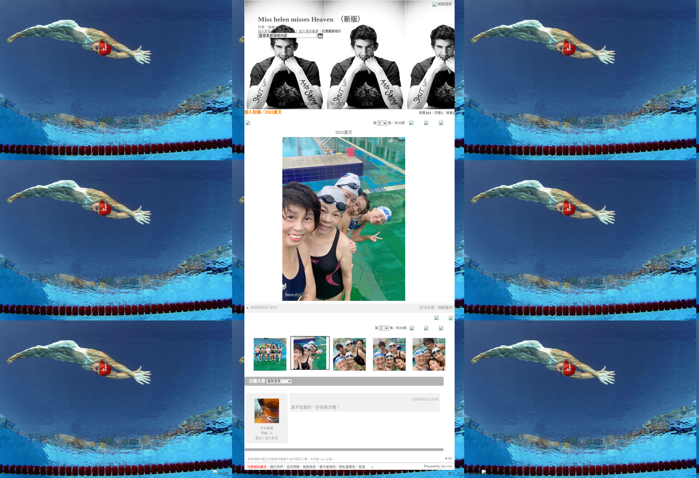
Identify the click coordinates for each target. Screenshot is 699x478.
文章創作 (307, 104)
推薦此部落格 (285, 31)
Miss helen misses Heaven (295, 19)
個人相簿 (338, 104)
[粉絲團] (215, 472)
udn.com (446, 466)
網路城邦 (445, 4)
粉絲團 (224, 474)
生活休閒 (427, 307)
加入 (460, 474)
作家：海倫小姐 (269, 27)
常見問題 (293, 467)
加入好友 (264, 31)
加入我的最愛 (309, 31)
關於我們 (276, 467)
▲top (448, 458)
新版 (350, 19)
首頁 (282, 104)
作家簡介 (397, 104)
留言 (258, 438)
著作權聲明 (327, 467)
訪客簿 (367, 104)
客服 (362, 467)
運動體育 (445, 307)
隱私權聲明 (347, 467)
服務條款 (309, 467)
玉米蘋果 (266, 428)
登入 (451, 474)
